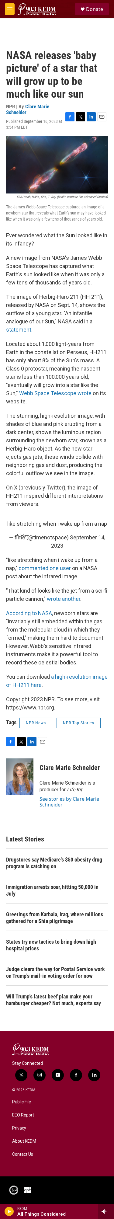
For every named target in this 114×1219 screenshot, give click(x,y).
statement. (19, 329)
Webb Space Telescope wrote (55, 393)
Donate (94, 9)
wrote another (63, 599)
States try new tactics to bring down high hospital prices (51, 945)
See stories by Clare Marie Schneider (69, 802)
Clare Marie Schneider (27, 109)
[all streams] (106, 1211)
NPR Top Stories (78, 722)
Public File (21, 1102)
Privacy (19, 1128)
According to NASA (29, 613)
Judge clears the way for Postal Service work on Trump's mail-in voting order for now (55, 972)
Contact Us (22, 1154)
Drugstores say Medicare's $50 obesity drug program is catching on (54, 862)
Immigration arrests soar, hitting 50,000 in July (52, 890)
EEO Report (23, 1115)
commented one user (45, 568)
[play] (9, 1211)
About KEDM (24, 1141)
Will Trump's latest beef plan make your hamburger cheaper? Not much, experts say (53, 999)
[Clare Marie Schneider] (19, 776)
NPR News (36, 722)
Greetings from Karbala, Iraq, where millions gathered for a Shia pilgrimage (54, 917)
